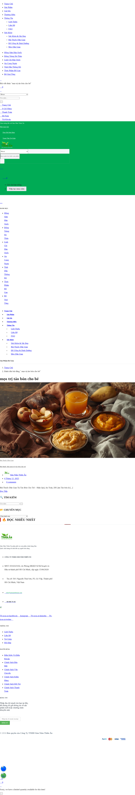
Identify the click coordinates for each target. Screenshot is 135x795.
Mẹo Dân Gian (14, 47)
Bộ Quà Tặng (9, 74)
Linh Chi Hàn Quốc (12, 60)
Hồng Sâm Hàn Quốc (13, 52)
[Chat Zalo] (3, 768)
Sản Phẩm (8, 7)
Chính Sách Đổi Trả (12, 684)
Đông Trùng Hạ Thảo (13, 56)
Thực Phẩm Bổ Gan (12, 70)
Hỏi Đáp (7, 643)
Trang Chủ (8, 4)
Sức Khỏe (8, 33)
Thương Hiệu (9, 14)
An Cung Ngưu (10, 63)
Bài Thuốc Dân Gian (16, 40)
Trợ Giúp (8, 639)
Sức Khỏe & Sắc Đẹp (17, 36)
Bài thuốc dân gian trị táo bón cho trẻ (13, 466)
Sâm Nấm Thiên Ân (18, 475)
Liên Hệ (11, 25)
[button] (12, 123)
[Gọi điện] (3, 775)
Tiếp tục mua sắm (16, 189)
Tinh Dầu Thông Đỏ (12, 67)
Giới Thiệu (12, 22)
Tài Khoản (6, 119)
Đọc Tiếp (3, 491)
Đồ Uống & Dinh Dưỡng (18, 43)
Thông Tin (8, 18)
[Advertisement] (63, 762)
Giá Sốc (7, 11)
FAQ (10, 29)
